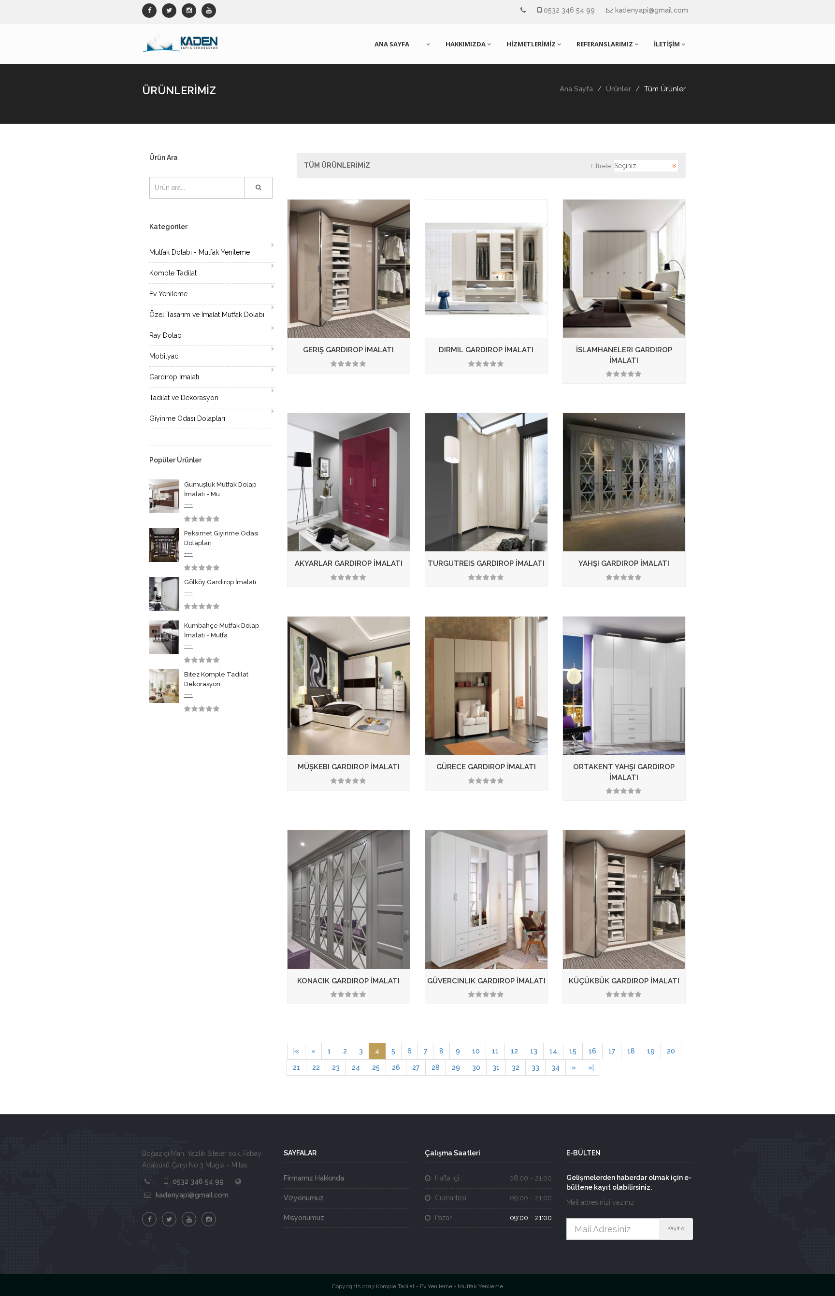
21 (296, 1067)
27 (415, 1067)
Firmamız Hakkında (314, 1178)
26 (396, 1067)
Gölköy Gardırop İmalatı (220, 582)
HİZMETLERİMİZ (531, 44)
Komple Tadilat (173, 273)
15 (572, 1051)
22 (316, 1067)
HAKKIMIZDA (466, 44)
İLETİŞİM (667, 44)
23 (336, 1067)
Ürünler (618, 89)
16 (592, 1051)
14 (553, 1051)
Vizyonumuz (304, 1198)
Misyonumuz (304, 1218)
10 (476, 1051)
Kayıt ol (676, 1228)
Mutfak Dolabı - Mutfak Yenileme (199, 252)
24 (356, 1067)
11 (495, 1051)
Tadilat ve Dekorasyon (183, 398)
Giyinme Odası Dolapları (187, 418)
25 (376, 1067)
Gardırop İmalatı (174, 377)
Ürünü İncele (406, 323)
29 (456, 1067)
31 (496, 1067)
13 (533, 1051)
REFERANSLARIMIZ (604, 44)
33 (535, 1067)
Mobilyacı (164, 356)
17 (611, 1051)
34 (555, 1067)
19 (651, 1051)
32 (515, 1067)
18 (631, 1051)
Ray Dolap (165, 335)
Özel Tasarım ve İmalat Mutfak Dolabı (206, 314)
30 (476, 1067)
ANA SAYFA (391, 44)
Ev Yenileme (168, 294)
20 (671, 1051)
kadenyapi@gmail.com (651, 10)
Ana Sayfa (576, 89)
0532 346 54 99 (569, 10)
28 (436, 1067)
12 (514, 1051)
